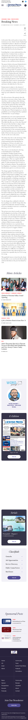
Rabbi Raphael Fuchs (8, 25)
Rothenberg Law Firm (19, 621)
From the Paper (15, 19)
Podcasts (3, 691)
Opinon (3, 683)
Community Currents (16, 293)
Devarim (3, 688)
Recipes (17, 683)
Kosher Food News (20, 666)
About (17, 688)
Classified (18, 685)
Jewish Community (5, 293)
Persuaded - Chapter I (10, 534)
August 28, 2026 (14, 452)
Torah (8, 19)
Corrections (18, 671)
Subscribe (14, 705)
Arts (2, 341)
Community (18, 660)
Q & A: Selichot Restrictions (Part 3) (13, 320)
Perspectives (5, 685)
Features (17, 668)
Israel (2, 666)
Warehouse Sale (17, 629)
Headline (3, 318)
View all (14, 456)
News (3, 680)
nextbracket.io (4, 714)
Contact (17, 691)
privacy (22, 717)
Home (3, 660)
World (3, 668)
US (2, 663)
